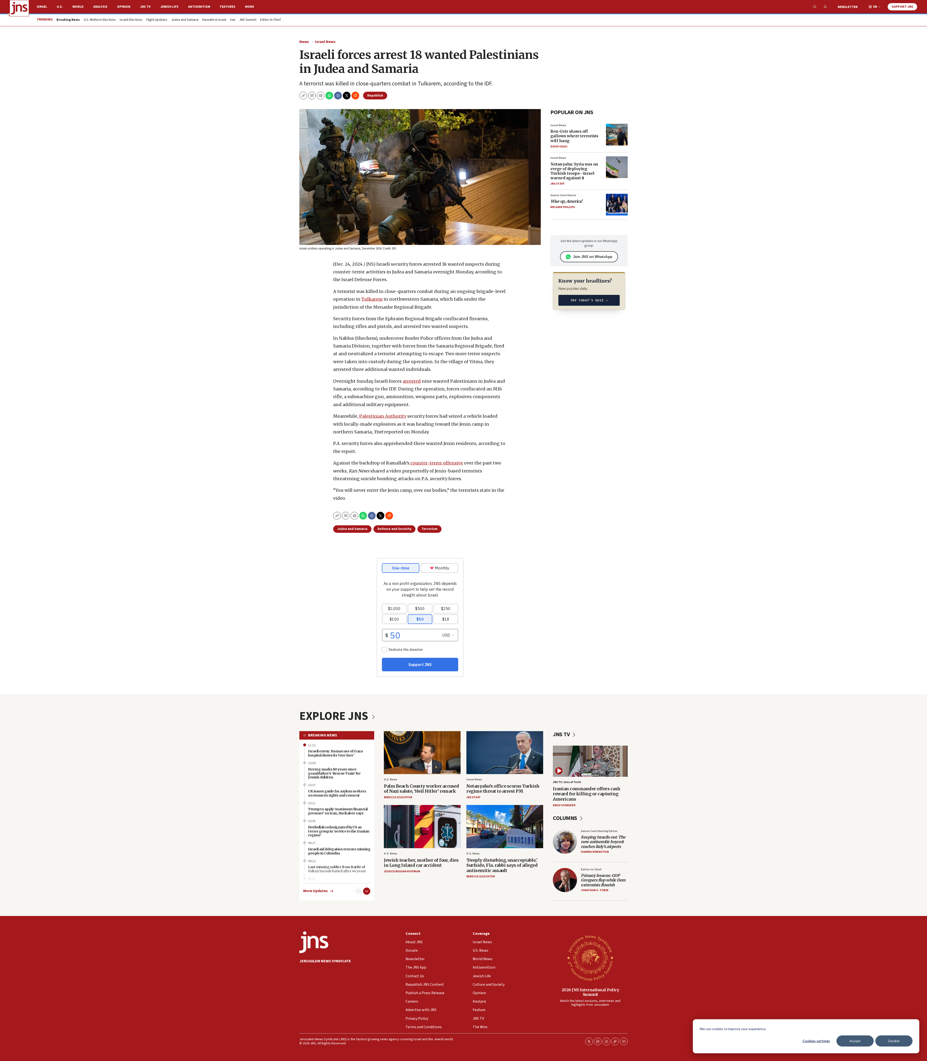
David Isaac (559, 147)
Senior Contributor (563, 195)
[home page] (19, 8)
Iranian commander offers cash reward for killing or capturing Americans (586, 794)
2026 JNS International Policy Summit (590, 992)
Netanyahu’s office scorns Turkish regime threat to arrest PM (503, 788)
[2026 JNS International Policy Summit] (590, 957)
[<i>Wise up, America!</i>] (617, 204)
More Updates (315, 891)
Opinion (123, 6)
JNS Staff (557, 184)
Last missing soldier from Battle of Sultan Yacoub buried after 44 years (337, 869)
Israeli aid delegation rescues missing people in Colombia (339, 851)
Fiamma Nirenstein (595, 852)
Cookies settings (816, 1041)
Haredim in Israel (214, 20)
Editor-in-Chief (270, 20)
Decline (894, 1041)
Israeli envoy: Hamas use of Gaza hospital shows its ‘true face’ (335, 753)
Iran (232, 20)
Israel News (325, 41)
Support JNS (902, 6)
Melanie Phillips (562, 207)
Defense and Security (394, 529)
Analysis (100, 6)
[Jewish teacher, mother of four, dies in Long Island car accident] (422, 826)
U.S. (60, 6)
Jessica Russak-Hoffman (402, 871)
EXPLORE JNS (334, 716)
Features (227, 6)
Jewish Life (169, 6)
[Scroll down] (366, 891)
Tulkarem (372, 299)
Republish (375, 95)
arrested (412, 381)
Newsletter (848, 7)
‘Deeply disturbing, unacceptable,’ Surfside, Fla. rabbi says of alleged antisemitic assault (502, 865)
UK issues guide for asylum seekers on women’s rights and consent (337, 793)
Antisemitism (199, 6)
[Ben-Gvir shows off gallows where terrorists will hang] (617, 135)
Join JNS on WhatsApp (592, 257)
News (304, 41)
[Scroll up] (358, 891)
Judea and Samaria (184, 20)
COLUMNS (565, 818)
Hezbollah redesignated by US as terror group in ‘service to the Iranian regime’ (338, 831)
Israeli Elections (131, 20)
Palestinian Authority (382, 416)
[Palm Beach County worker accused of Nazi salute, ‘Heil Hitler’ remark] (422, 752)
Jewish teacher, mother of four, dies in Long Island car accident (421, 862)
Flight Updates (156, 20)
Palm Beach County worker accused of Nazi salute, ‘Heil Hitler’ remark (421, 788)
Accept (855, 1041)
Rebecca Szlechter (398, 797)
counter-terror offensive (436, 463)
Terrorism (429, 529)
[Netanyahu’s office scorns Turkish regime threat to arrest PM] (504, 752)
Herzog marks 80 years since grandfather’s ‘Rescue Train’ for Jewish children (334, 773)
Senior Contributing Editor (599, 831)
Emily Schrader (564, 805)
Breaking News (322, 735)
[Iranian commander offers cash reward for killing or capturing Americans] (590, 761)
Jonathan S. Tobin (594, 890)
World (78, 6)
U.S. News (390, 779)
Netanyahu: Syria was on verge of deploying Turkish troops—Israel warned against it (574, 171)
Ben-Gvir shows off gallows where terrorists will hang (574, 136)
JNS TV (145, 6)
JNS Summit (247, 20)
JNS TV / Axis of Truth (567, 782)
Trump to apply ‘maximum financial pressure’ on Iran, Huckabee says (338, 811)
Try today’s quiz (589, 300)
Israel (42, 6)
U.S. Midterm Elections (100, 20)
